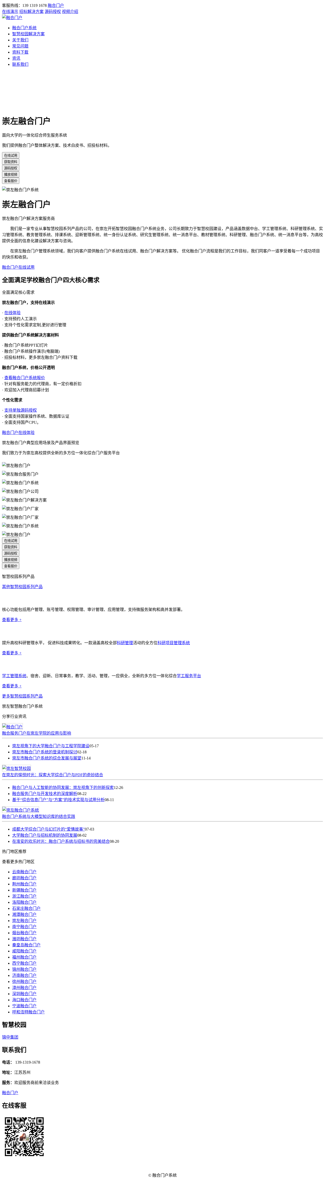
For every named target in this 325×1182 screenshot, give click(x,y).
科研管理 (125, 643)
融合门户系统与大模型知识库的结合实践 (38, 816)
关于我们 (20, 40)
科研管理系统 (14, 631)
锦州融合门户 (24, 969)
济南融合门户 (24, 975)
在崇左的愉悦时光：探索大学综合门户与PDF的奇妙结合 (52, 775)
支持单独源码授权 (20, 410)
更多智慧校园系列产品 (22, 696)
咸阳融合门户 (24, 951)
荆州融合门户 (24, 884)
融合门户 (56, 5)
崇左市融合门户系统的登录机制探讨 (44, 752)
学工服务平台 (189, 676)
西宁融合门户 (24, 963)
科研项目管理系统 (173, 643)
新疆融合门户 (24, 890)
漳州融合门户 (24, 987)
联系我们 (20, 64)
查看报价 (10, 181)
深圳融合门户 (24, 994)
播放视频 (10, 174)
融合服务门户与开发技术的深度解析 (44, 793)
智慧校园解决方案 (28, 34)
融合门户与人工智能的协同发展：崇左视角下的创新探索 (63, 787)
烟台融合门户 (24, 933)
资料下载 (20, 52)
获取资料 (10, 162)
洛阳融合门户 (24, 902)
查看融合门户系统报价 (24, 378)
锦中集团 (10, 1037)
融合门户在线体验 (18, 432)
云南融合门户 (24, 872)
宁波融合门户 (24, 1006)
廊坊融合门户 (24, 878)
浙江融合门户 (24, 896)
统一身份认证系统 (18, 598)
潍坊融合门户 (24, 939)
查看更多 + (12, 620)
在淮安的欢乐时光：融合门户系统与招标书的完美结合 (61, 841)
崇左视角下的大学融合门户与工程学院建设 (50, 746)
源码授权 (53, 11)
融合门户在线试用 (18, 267)
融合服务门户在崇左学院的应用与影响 (36, 733)
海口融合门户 (24, 1000)
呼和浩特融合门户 (28, 1012)
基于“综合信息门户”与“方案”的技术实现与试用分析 (58, 800)
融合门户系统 (24, 28)
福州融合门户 (24, 957)
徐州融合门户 (24, 981)
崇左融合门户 (24, 920)
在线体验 (12, 313)
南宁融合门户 (24, 927)
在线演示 (10, 11)
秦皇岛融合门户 (26, 945)
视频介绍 (70, 11)
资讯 (16, 58)
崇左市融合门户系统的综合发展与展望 (46, 758)
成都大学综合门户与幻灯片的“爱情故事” (48, 829)
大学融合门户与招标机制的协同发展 (44, 835)
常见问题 (20, 46)
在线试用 (10, 155)
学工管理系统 (14, 664)
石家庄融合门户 (26, 908)
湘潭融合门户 (24, 914)
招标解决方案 (31, 11)
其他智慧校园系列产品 (22, 587)
